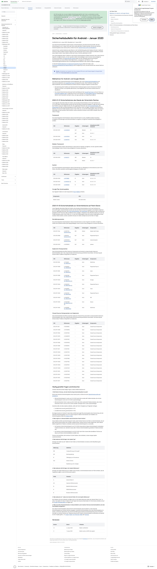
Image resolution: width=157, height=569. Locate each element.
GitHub (19, 561)
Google (67, 514)
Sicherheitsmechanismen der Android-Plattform (62, 65)
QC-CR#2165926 (67, 281)
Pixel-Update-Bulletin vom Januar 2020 (69, 72)
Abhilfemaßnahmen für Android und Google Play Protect (70, 64)
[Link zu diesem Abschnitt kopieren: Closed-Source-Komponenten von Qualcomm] (80, 313)
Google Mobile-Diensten (90, 93)
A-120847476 (66, 139)
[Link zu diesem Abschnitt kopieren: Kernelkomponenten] (65, 219)
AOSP (53, 33)
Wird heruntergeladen (22, 553)
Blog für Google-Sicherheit (69, 555)
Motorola (77, 514)
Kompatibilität (48, 7)
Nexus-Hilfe (113, 553)
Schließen (144, 19)
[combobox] (131, 1)
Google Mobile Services (115, 557)
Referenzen (75, 7)
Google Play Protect (70, 83)
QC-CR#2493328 (67, 294)
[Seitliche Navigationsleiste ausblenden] (15, 567)
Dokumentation (14, 1)
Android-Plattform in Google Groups (71, 557)
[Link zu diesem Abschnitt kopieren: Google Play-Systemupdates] (70, 189)
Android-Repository (22, 549)
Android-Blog (67, 553)
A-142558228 (66, 184)
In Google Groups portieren (69, 561)
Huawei (70, 514)
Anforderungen (21, 551)
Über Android (20, 566)
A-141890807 (66, 181)
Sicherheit (30, 7)
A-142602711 (66, 157)
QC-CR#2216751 (67, 263)
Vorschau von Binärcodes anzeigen (25, 555)
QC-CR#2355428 (67, 267)
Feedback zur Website (54, 566)
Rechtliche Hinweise (34, 566)
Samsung (87, 514)
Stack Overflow (114, 559)
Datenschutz (45, 566)
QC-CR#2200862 (67, 308)
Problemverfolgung (114, 561)
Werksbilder (20, 557)
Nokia (81, 514)
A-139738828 (66, 178)
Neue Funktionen (5, 7)
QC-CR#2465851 (67, 289)
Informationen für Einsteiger (18, 7)
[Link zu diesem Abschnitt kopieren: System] (58, 165)
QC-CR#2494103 (67, 298)
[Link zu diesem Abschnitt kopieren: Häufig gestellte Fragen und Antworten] (81, 387)
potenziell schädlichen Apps (61, 93)
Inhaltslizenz (85, 538)
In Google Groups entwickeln (70, 559)
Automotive (67, 7)
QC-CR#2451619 (67, 272)
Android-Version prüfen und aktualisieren (87, 47)
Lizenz (40, 566)
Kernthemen (38, 7)
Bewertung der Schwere (70, 58)
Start (152, 19)
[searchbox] (8, 12)
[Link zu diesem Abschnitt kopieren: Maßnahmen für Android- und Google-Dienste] (86, 79)
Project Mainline (76, 191)
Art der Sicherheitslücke (93, 105)
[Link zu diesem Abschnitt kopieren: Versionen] (60, 520)
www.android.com (114, 555)
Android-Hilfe (113, 549)
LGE (74, 514)
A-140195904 (66, 136)
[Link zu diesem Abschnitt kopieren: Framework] (60, 115)
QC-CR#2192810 (67, 285)
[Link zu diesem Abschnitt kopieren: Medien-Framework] (65, 144)
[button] (7, 20)
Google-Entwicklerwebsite (60, 502)
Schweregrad (55, 107)
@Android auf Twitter (68, 549)
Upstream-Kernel (67, 232)
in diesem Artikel (69, 416)
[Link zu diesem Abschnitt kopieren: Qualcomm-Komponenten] (68, 249)
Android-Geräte (57, 7)
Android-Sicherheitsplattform (91, 81)
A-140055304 (67, 130)
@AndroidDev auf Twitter (69, 551)
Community (27, 566)
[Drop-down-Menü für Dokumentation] (19, 1)
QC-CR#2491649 (67, 303)
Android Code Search (26, 1)
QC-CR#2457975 (67, 276)
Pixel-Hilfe (112, 551)
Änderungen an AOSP (86, 20)
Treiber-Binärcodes (21, 559)
